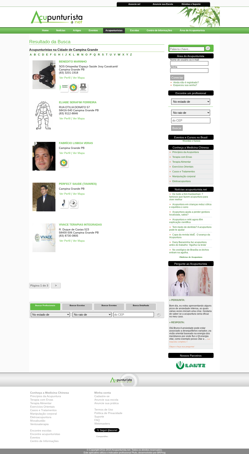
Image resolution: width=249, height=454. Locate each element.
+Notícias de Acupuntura (190, 257)
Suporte (99, 416)
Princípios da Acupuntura (185, 152)
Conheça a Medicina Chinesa (191, 147)
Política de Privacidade (108, 413)
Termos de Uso (103, 409)
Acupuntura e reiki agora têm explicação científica (186, 221)
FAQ (97, 420)
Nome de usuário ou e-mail (184, 59)
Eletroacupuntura (181, 181)
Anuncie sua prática (106, 403)
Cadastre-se (102, 396)
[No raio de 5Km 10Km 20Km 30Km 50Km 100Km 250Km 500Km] (91, 314)
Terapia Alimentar (181, 162)
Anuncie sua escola (106, 399)
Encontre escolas (40, 430)
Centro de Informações (44, 441)
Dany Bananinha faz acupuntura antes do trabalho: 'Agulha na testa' (188, 243)
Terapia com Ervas (182, 157)
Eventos (35, 437)
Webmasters (102, 423)
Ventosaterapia (39, 424)
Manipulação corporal (184, 176)
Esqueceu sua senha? (185, 85)
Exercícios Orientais (182, 166)
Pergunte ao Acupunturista (190, 263)
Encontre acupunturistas (45, 434)
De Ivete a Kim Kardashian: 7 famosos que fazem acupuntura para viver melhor (188, 197)
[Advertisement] (74, 267)
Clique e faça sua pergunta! (181, 346)
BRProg (161, 452)
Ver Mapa (79, 77)
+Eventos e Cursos (191, 141)
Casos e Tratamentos (183, 171)
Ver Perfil (64, 77)
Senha (173, 67)
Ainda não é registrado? (186, 82)
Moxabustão (37, 420)
